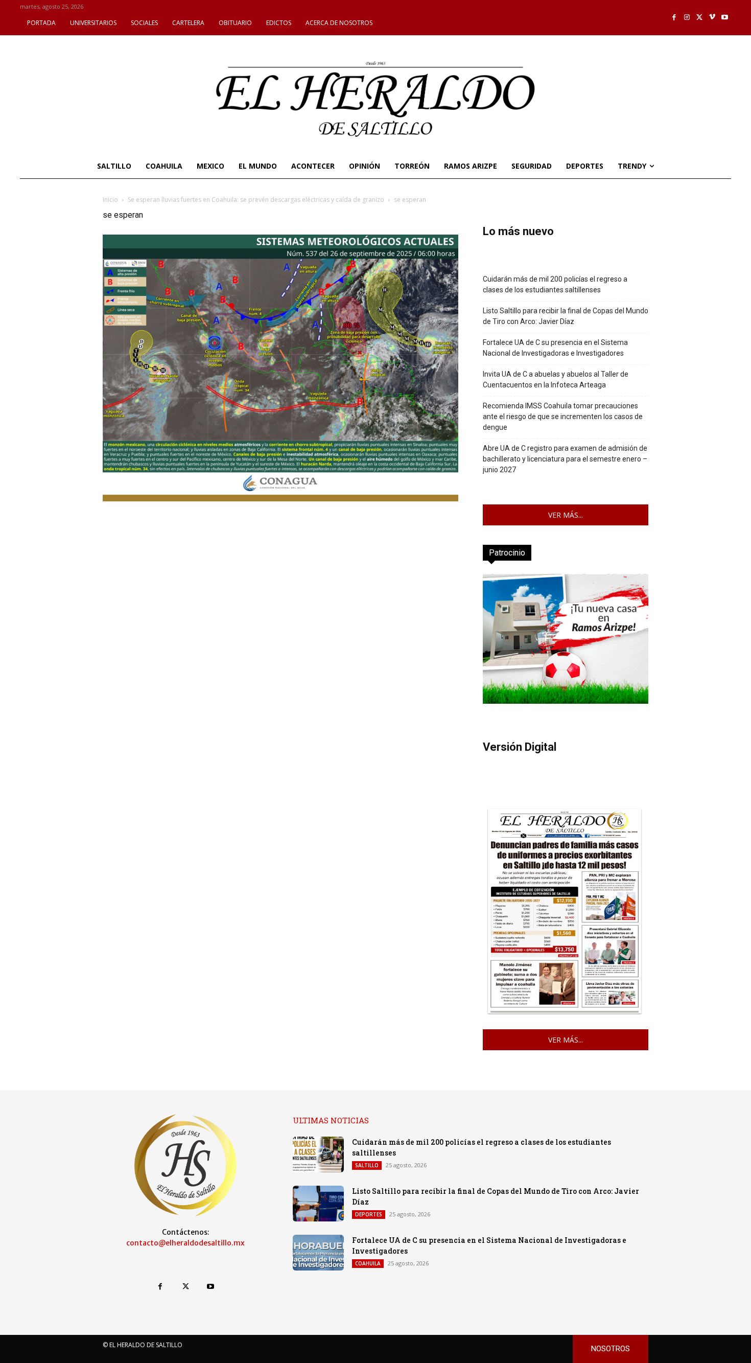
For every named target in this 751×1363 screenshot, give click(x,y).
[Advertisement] (280, 575)
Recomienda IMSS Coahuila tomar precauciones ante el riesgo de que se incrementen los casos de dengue (563, 416)
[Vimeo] (712, 17)
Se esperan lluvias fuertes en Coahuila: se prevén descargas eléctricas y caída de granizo (256, 199)
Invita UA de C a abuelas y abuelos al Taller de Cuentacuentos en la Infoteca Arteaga (555, 379)
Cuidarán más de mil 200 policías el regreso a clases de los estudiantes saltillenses (555, 284)
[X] (699, 17)
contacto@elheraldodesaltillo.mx (185, 1243)
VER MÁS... (565, 515)
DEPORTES (368, 1214)
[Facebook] (674, 17)
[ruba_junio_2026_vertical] (565, 701)
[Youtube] (724, 17)
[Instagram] (686, 17)
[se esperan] (280, 498)
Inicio (110, 199)
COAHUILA (368, 1263)
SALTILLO (367, 1165)
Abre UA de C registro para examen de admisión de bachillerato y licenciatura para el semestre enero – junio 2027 (565, 459)
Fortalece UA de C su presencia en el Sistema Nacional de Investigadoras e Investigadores (555, 347)
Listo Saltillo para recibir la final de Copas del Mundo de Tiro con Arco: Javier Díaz (565, 316)
